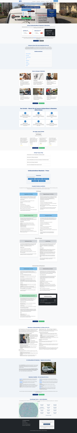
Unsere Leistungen (28, 53)
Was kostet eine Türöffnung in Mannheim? (32, 157)
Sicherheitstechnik (43, 1)
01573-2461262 (41, 103)
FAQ (26, 58)
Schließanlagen (38, 1)
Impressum (51, 1)
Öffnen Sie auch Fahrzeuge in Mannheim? (32, 162)
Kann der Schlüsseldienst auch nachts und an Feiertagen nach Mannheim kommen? (38, 159)
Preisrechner (27, 60)
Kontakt (27, 65)
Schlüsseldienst (34, 1)
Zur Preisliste (41, 40)
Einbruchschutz (47, 1)
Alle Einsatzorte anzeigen (48, 415)
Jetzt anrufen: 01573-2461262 (26, 18)
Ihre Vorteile (27, 55)
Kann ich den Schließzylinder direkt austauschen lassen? (34, 164)
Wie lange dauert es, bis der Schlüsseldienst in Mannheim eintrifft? (35, 154)
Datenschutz (45, 430)
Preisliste (35, 37)
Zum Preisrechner (36, 40)
